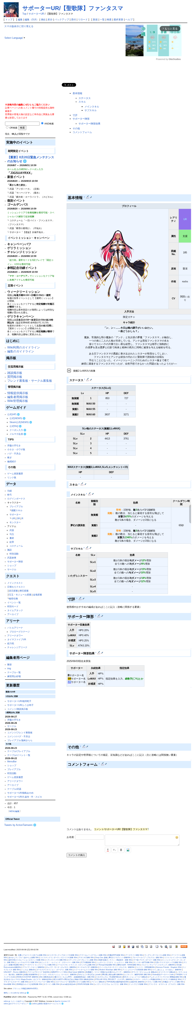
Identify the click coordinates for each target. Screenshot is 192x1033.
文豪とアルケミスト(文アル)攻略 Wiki (32, 955)
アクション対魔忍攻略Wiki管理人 (25, 988)
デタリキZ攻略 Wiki (86, 957)
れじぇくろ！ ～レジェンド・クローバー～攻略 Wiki (59, 962)
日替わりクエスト (16, 587)
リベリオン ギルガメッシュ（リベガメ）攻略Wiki (58, 974)
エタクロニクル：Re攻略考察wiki (108, 977)
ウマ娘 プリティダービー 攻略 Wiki (147, 960)
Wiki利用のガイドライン (23, 347)
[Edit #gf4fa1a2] (84, 746)
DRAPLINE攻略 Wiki (85, 984)
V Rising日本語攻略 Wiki (106, 965)
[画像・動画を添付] (128, 850)
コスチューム (16, 546)
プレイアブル (16, 506)
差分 (50, 19)
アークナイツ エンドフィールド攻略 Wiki (40, 965)
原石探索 (13, 590)
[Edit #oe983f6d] (80, 598)
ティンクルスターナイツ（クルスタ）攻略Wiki (117, 967)
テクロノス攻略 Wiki (154, 982)
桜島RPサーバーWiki (59, 972)
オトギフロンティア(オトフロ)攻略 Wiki (63, 955)
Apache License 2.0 (62, 1001)
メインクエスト (15, 583)
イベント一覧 (14, 602)
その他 (76, 128)
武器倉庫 (11, 557)
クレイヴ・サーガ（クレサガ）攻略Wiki (61, 967)
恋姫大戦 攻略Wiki (137, 982)
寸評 (75, 115)
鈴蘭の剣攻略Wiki (31, 974)
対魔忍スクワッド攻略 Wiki (173, 982)
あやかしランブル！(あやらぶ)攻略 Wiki (24, 957)
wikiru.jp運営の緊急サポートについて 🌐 (48, 1004)
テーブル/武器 (14, 789)
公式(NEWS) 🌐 (18, 418)
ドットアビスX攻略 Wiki (138, 984)
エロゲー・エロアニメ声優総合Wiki (147, 979)
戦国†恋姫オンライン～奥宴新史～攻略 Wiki (115, 960)
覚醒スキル (16, 510)
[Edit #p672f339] (90, 494)
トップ (9, 19)
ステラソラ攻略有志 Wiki (171, 979)
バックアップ (61, 19)
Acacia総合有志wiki (68, 984)
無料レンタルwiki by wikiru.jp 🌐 (16, 993)
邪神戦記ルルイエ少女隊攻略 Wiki (29, 984)
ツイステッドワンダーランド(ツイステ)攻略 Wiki (58, 957)
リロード (83, 19)
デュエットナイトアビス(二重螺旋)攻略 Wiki (166, 977)
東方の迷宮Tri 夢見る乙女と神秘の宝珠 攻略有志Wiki (73, 979)
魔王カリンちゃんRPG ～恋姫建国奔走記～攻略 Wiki (74, 977)
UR (13, 518)
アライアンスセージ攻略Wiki (33, 967)
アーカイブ (12, 614)
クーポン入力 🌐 (18, 430)
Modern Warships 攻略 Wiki (110, 970)
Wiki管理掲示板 (17, 400)
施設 (9, 550)
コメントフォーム (82, 132)
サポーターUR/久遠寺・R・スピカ (24, 797)
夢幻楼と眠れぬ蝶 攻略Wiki (112, 974)
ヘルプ (129, 19)
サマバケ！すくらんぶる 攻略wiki (144, 972)
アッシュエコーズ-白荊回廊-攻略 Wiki (136, 970)
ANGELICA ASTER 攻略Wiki (27, 977)
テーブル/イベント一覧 (18, 755)
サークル (11, 569)
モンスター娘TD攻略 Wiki (144, 962)
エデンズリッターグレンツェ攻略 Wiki (82, 960)
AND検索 (49, 123)
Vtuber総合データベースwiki (163, 974)
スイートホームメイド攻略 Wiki (86, 970)
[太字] (121, 850)
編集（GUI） (32, 19)
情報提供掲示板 (17, 393)
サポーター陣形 (15, 561)
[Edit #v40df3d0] (99, 616)
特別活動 (14, 553)
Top (24, 13)
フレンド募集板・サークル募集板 (29, 380)
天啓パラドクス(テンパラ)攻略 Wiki (168, 962)
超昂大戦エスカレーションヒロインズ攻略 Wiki (26, 960)
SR (18, 518)
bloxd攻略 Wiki (9, 984)
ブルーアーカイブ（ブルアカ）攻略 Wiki (147, 957)
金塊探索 (37, 594)
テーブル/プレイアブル (18, 751)
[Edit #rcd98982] (99, 653)
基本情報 (77, 93)
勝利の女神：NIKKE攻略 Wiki (128, 965)
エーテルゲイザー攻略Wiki (88, 967)
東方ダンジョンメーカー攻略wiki (135, 977)
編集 (20, 19)
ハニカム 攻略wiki (28, 970)
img (9, 668)
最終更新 (118, 19)
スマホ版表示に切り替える (18, 26)
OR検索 (13, 127)
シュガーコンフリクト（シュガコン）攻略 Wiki (114, 962)
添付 (73, 19)
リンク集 (11, 477)
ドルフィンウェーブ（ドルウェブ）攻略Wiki (158, 965)
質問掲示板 (14, 376)
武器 (12, 530)
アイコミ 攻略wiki (98, 982)
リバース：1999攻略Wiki (145, 967)
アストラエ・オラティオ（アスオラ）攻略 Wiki (167, 984)
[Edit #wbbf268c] (88, 197)
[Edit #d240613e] (88, 379)
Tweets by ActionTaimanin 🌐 (20, 825)
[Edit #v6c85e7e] (82, 484)
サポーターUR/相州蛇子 (19, 701)
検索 (109, 19)
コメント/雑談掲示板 (17, 709)
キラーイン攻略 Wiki (52, 984)
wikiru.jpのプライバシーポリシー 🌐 (17, 1004)
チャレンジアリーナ (17, 647)
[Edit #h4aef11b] (103, 764)
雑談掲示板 (14, 372)
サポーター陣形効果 (89, 123)
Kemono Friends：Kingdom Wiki (168, 967)
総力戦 (10, 643)
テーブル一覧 (14, 672)
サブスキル (91, 110)
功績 (9, 491)
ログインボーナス (16, 498)
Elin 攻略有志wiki (46, 977)
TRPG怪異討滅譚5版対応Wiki (117, 982)
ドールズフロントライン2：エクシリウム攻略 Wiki (76, 965)
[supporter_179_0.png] (118, 258)
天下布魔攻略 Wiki (88, 962)
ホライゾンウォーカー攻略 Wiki (42, 982)
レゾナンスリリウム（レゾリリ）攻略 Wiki (111, 984)
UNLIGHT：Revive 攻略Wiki (15, 972)
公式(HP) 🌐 (13, 414)
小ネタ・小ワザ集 (16, 449)
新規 (95, 19)
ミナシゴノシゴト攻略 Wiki (56, 960)
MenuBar (12, 761)
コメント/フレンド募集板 (19, 732)
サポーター (15, 514)
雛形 (9, 664)
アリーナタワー (15, 635)
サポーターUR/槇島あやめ (20, 793)
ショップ (11, 565)
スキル (82, 101)
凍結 (43, 19)
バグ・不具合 (14, 453)
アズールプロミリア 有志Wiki (38, 972)
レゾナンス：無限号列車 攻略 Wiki (137, 974)
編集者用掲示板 (17, 397)
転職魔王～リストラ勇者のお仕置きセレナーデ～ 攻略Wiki (108, 972)
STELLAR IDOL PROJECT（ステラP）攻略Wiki (113, 979)
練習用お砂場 (14, 676)
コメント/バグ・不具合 (18, 736)
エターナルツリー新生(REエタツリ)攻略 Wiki (72, 982)
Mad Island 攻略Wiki (77, 972)
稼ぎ (9, 457)
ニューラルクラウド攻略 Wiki (27, 962)
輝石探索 (24, 590)
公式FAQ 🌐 (16, 426)
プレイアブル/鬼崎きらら (19, 740)
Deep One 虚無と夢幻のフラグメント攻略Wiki (113, 957)
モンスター (15, 522)
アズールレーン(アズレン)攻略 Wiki (93, 955)
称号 (9, 494)
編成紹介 (11, 461)
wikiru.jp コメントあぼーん (14, 1001)
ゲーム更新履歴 (15, 473)
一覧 (102, 19)
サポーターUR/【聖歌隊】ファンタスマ (72, 8)
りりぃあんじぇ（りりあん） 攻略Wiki (167, 970)
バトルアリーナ (15, 627)
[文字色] (108, 850)
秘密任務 (13, 598)
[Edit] (91, 197)
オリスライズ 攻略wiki (167, 972)
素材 (12, 538)
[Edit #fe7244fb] (87, 548)
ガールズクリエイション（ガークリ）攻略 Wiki (54, 970)
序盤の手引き (14, 445)
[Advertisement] (32, 76)
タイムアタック (15, 610)
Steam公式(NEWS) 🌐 (21, 422)
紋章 (12, 542)
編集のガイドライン (20, 351)
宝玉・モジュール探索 (20, 594)
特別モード (12, 606)
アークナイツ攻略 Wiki (134, 955)
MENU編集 (14, 811)
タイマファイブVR (16, 639)
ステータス (85, 98)
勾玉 (12, 534)
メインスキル (92, 106)
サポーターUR (36, 13)
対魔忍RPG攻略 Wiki (116, 955)
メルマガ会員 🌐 (18, 434)
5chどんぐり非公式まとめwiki (89, 974)
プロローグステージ (20, 631)
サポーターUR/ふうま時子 (20, 705)
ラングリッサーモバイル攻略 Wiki (157, 955)
